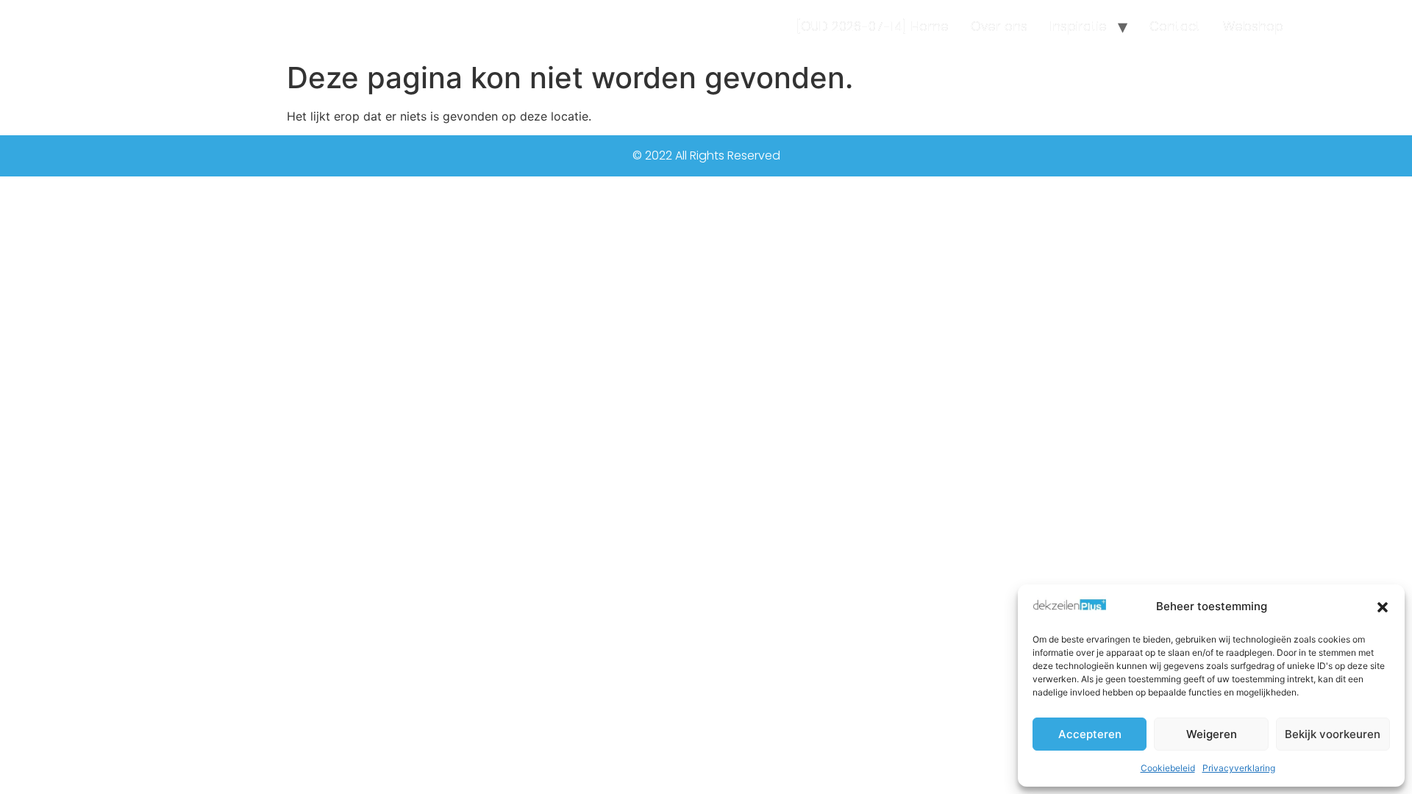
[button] (1382, 607)
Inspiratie (1078, 26)
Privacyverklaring (1238, 767)
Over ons (999, 26)
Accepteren (1090, 734)
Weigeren (1211, 734)
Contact (1175, 26)
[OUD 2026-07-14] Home (872, 26)
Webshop (1253, 26)
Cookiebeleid (1168, 767)
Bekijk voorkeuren (1332, 734)
